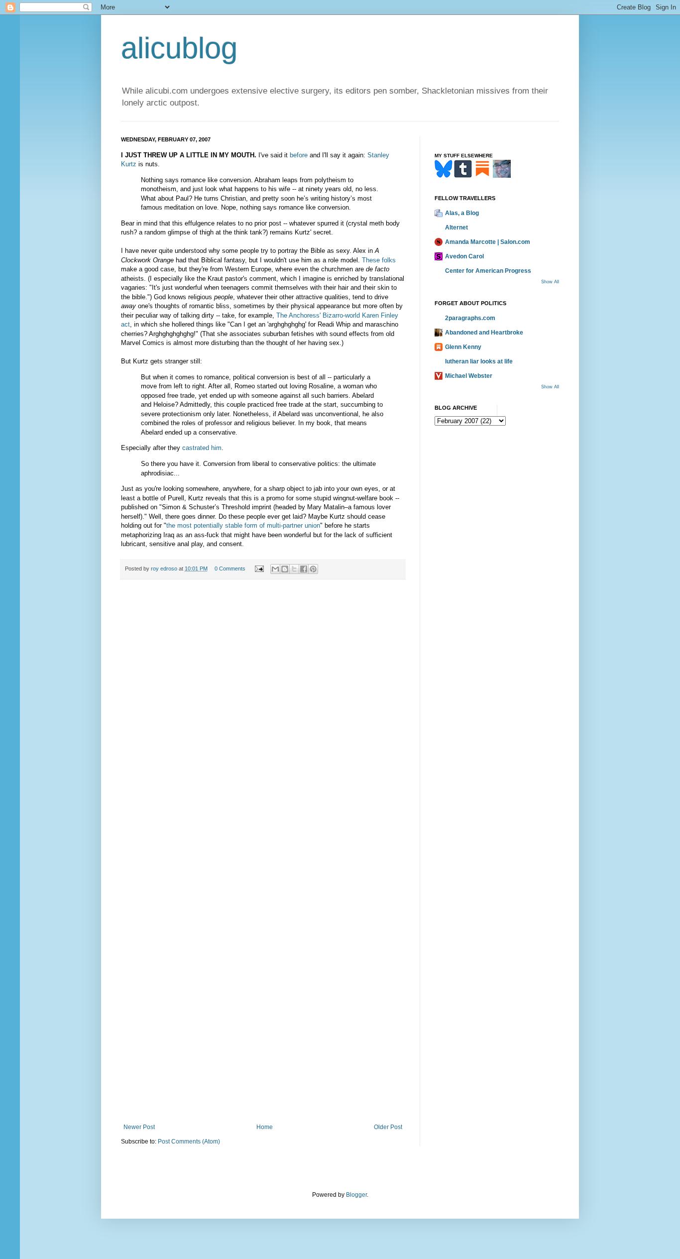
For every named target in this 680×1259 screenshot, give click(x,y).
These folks (379, 260)
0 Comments (230, 569)
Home (264, 1127)
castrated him (202, 448)
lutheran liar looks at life (479, 361)
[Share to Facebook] (304, 569)
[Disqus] (263, 724)
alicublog (179, 48)
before (299, 155)
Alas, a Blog (462, 213)
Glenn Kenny (463, 346)
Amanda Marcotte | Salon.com (487, 241)
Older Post (388, 1127)
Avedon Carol (464, 256)
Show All (550, 281)
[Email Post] (258, 569)
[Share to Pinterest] (313, 569)
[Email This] (275, 569)
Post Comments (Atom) (189, 1141)
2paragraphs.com (470, 318)
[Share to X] (294, 569)
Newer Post (139, 1127)
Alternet (456, 227)
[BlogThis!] (285, 569)
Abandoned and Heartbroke (484, 332)
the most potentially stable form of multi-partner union (243, 525)
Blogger (356, 1194)
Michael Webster (468, 375)
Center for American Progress (488, 270)
